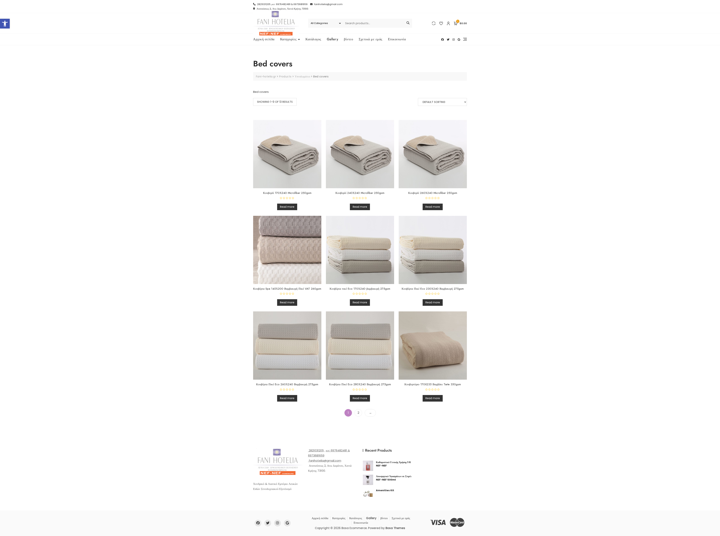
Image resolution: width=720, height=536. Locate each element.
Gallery (332, 39)
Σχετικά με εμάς (370, 39)
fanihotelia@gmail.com (328, 4)
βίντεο (348, 39)
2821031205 (316, 450)
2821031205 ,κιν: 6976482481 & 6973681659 (282, 4)
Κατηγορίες (288, 39)
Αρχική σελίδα (263, 39)
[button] (5, 23)
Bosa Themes (395, 528)
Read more (287, 207)
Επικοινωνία (397, 39)
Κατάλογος (313, 39)
